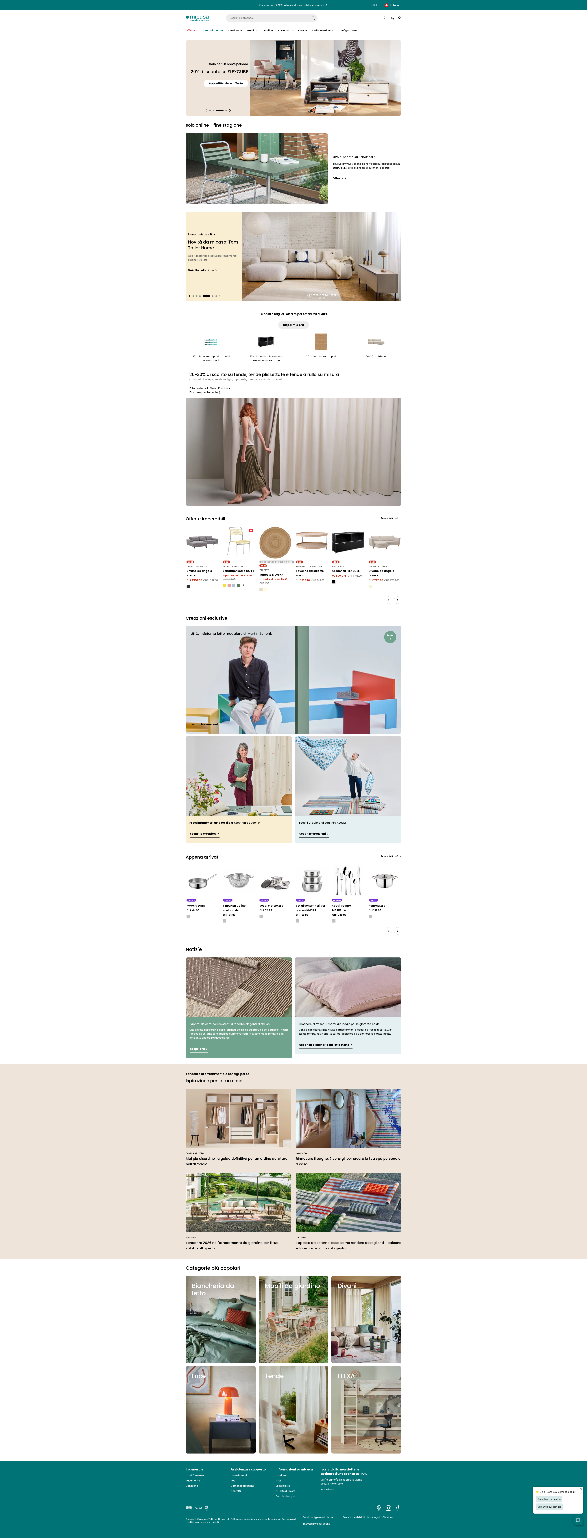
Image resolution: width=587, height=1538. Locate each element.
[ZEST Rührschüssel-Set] (275, 881)
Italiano (394, 5)
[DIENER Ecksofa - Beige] (370, 586)
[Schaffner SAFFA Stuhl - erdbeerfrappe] (229, 585)
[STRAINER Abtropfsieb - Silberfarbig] (224, 921)
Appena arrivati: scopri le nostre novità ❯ (293, 5)
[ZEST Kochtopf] (385, 881)
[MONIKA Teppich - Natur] (261, 589)
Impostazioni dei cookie (316, 1523)
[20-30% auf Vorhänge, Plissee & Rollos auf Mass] (293, 452)
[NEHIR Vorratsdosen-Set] (312, 881)
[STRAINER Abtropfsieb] (239, 881)
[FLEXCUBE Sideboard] (348, 543)
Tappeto (264, 570)
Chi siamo (388, 1517)
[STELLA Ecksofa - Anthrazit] (188, 586)
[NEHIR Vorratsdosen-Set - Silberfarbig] (297, 921)
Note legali (373, 1517)
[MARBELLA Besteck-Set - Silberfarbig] (334, 921)
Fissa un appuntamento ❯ (204, 392)
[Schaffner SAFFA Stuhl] (239, 543)
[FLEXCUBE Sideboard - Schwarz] (334, 582)
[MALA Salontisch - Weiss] (297, 586)
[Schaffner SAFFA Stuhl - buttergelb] (224, 585)
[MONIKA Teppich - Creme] (265, 589)
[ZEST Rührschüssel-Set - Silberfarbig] (261, 916)
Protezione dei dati (354, 1517)
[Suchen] (313, 18)
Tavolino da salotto (309, 566)
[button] (210, 110)
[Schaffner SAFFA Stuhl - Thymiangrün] (238, 585)
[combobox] (392, 5)
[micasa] (197, 18)
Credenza (338, 566)
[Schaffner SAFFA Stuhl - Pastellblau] (233, 585)
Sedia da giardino (234, 566)
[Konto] (399, 18)
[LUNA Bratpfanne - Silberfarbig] (188, 916)
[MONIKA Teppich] (275, 543)
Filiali (375, 5)
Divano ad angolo (197, 566)
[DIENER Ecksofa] (385, 543)
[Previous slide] (206, 110)
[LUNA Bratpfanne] (202, 881)
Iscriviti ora (327, 1489)
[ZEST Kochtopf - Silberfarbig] (370, 916)
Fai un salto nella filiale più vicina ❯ (209, 388)
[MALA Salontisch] (312, 543)
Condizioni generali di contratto (321, 1517)
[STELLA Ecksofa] (202, 543)
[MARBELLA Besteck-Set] (348, 881)
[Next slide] (229, 110)
